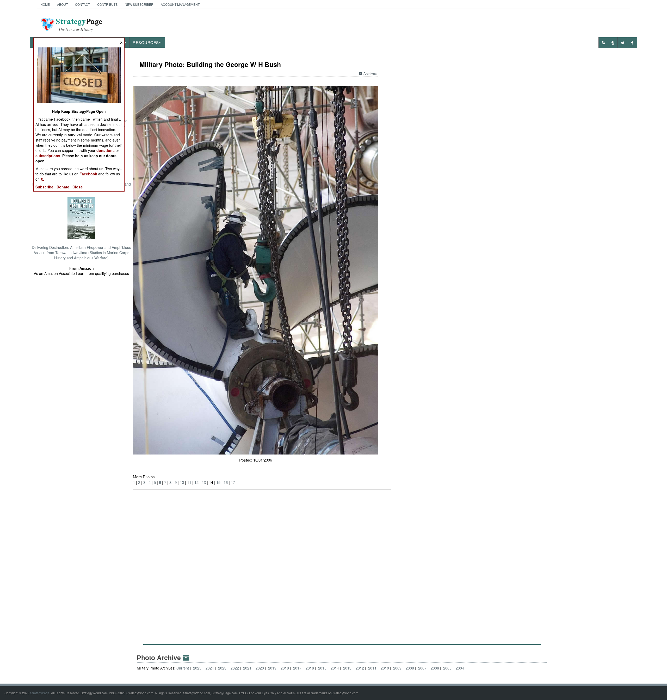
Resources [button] (146, 42)
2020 (260, 668)
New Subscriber (139, 4)
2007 (422, 668)
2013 (347, 668)
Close (77, 186)
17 (233, 482)
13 (204, 482)
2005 (447, 668)
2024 (210, 668)
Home (45, 4)
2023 (222, 668)
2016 (310, 668)
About (62, 4)
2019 (272, 668)
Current (183, 668)
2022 (235, 668)
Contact (82, 4)
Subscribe (44, 186)
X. (42, 179)
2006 (435, 668)
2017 (297, 668)
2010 (385, 668)
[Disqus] (342, 554)
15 (218, 482)
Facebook (88, 173)
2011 (372, 668)
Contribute (107, 4)
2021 (247, 668)
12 (196, 482)
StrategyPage (40, 693)
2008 (410, 668)
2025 (197, 668)
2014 (335, 668)
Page (79, 24)
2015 (322, 668)
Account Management (180, 4)
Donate (63, 186)
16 (226, 482)
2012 (360, 668)
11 (189, 482)
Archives (370, 73)
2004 (460, 668)
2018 (285, 668)
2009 (397, 668)
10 (182, 482)
